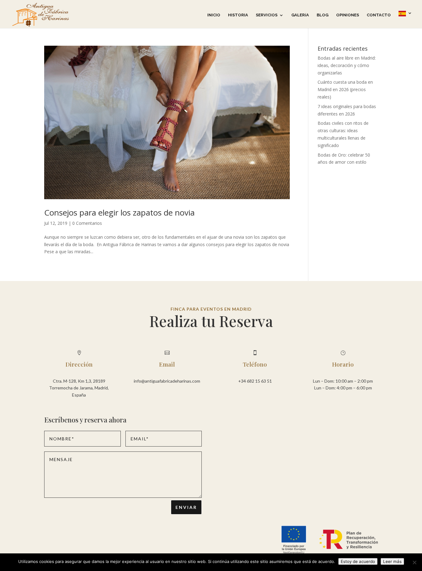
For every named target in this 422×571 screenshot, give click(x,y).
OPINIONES (347, 15)
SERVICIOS (266, 15)
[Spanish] (405, 19)
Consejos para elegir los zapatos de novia (119, 212)
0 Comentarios (87, 223)
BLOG (322, 15)
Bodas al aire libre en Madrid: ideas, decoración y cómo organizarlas (347, 65)
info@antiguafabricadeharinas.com (167, 381)
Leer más (392, 561)
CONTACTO (379, 15)
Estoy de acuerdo (358, 561)
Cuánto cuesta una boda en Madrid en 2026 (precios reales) (345, 89)
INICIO (213, 15)
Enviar (186, 507)
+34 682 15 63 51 (255, 381)
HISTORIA (238, 15)
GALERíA (300, 15)
